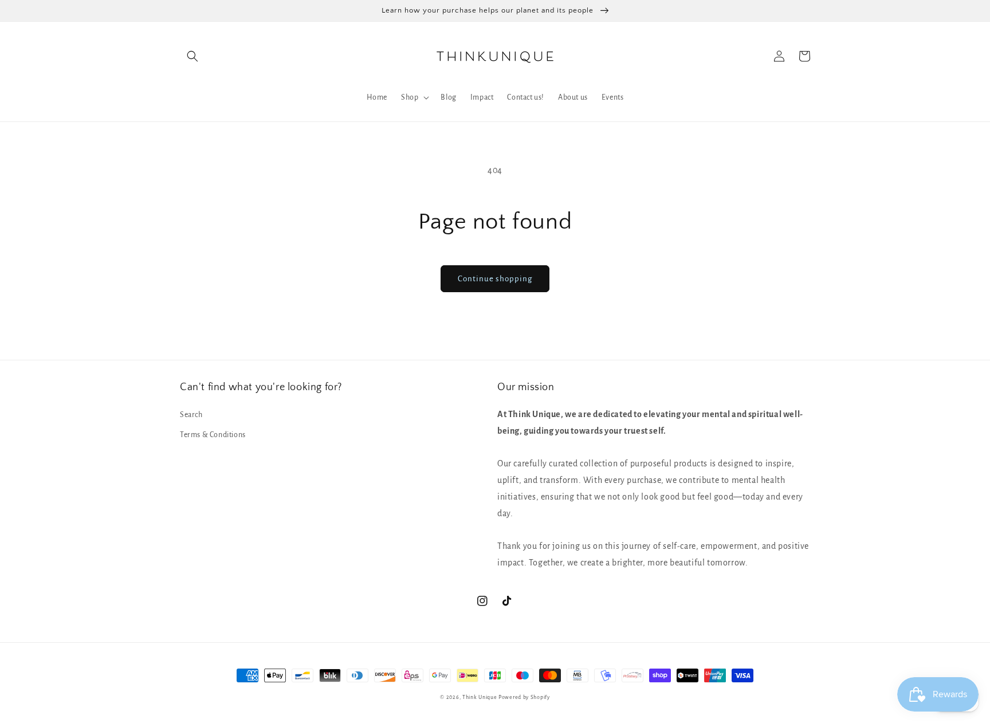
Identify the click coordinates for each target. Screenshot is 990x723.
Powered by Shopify (524, 697)
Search (191, 415)
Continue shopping (495, 278)
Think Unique (479, 697)
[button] (192, 56)
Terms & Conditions (213, 435)
